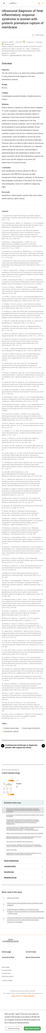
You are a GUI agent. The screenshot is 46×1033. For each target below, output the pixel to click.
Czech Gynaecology (11, 861)
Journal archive (10, 866)
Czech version (39, 35)
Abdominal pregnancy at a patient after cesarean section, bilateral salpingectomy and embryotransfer (24, 837)
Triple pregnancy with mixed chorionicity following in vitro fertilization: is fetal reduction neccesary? (23, 853)
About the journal (10, 877)
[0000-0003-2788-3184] (3, 44)
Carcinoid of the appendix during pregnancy (19, 841)
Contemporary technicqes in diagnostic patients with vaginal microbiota (21, 746)
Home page (6, 952)
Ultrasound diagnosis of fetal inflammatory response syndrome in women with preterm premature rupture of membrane (23, 810)
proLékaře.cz (11, 3)
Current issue (9, 872)
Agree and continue (32, 1028)
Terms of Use (15, 996)
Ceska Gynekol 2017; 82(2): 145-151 (21, 55)
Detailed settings (14, 1028)
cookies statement (28, 996)
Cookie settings (7, 980)
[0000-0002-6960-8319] (24, 42)
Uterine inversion (11, 850)
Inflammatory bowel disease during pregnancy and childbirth (24, 833)
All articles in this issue (12, 803)
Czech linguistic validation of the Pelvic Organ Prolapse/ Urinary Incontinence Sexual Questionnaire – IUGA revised (24, 845)
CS (43, 3)
